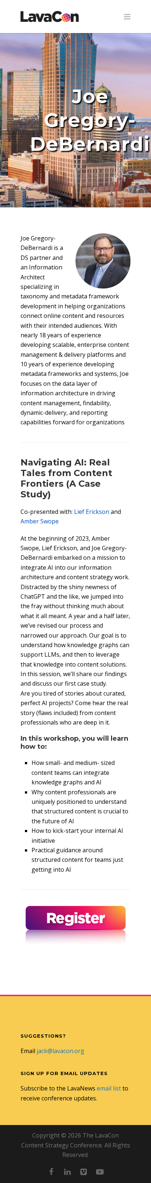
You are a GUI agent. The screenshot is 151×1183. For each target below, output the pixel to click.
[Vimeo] (83, 1171)
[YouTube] (99, 1171)
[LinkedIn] (67, 1171)
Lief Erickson (91, 512)
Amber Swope (40, 521)
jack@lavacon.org (60, 1051)
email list (109, 1088)
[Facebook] (51, 1171)
